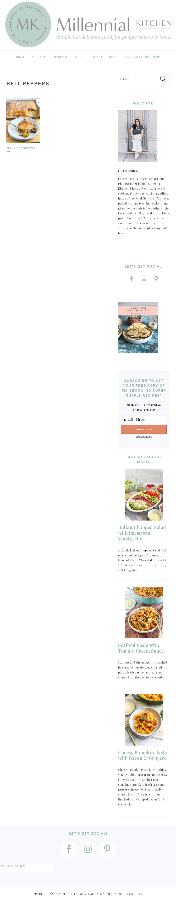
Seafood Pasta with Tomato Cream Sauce (141, 648)
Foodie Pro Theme (129, 894)
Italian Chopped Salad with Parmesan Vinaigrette (142, 533)
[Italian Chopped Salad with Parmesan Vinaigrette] (144, 495)
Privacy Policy (144, 436)
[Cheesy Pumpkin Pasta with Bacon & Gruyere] (144, 720)
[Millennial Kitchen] (88, 47)
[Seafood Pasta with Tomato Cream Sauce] (144, 612)
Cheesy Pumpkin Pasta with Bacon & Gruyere (142, 755)
